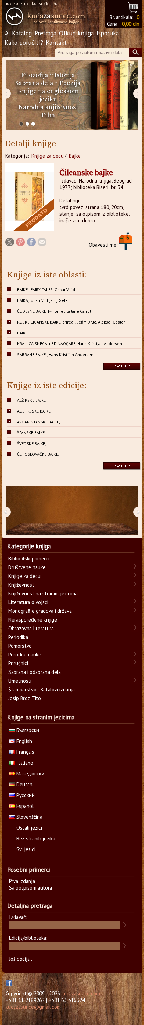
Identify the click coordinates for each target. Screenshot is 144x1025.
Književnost (21, 584)
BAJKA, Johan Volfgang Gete (42, 300)
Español (25, 806)
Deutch (24, 784)
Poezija (70, 83)
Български (27, 730)
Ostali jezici (29, 827)
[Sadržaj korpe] (133, 7)
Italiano (24, 762)
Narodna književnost (48, 107)
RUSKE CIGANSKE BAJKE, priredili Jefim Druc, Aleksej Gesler (71, 322)
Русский (25, 795)
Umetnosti (19, 680)
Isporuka (107, 33)
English (24, 741)
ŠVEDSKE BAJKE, (31, 443)
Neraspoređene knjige (32, 619)
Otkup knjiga (76, 33)
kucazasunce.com (81, 993)
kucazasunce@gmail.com (33, 1006)
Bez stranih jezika (35, 838)
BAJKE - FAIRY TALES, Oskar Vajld (46, 289)
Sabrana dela (34, 83)
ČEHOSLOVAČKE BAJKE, (38, 454)
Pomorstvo (20, 646)
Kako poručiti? (24, 42)
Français (25, 752)
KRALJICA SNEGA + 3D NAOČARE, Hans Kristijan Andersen (69, 343)
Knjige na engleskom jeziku (48, 95)
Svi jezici (25, 849)
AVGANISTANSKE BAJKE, (38, 421)
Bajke (75, 156)
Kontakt (56, 42)
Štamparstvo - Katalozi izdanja (41, 689)
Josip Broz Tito (24, 698)
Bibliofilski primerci (28, 558)
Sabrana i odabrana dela (34, 672)
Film (48, 115)
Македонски (30, 773)
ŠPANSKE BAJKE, (31, 432)
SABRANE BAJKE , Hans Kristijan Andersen (55, 354)
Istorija (65, 75)
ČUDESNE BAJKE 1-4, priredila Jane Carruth (55, 311)
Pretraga (45, 33)
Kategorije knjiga (29, 546)
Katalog (22, 33)
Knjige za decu (47, 156)
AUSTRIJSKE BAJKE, (34, 411)
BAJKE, (23, 332)
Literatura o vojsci (28, 602)
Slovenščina (29, 817)
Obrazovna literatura (31, 628)
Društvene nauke (27, 567)
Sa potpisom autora (30, 887)
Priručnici (18, 663)
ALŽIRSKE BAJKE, (32, 400)
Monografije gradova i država (40, 611)
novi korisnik (16, 3)
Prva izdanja (22, 881)
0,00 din (130, 24)
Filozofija (34, 75)
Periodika (18, 637)
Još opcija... (21, 959)
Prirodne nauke (24, 654)
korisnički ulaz (45, 3)
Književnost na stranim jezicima (43, 593)
